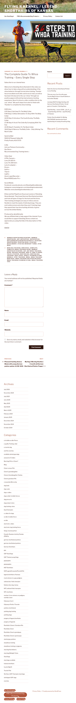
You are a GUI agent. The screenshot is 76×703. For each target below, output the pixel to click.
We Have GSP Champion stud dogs (14, 674)
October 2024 (8, 427)
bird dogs (25, 248)
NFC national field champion (12, 588)
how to (29, 252)
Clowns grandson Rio (10, 478)
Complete (33, 248)
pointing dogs (23, 242)
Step (16, 257)
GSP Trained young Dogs (11, 557)
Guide (9, 252)
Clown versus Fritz (9, 468)
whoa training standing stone (19, 260)
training (21, 257)
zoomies (6, 681)
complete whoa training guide (19, 249)
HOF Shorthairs (8, 567)
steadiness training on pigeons (13, 646)
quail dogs (19, 255)
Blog (5, 464)
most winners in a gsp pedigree (13, 578)
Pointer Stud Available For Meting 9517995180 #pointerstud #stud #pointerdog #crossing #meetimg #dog (58, 119)
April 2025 (7, 407)
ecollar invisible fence (10, 517)
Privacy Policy (47, 16)
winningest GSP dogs (10, 677)
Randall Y (23, 71)
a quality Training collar (10, 444)
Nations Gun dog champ (11, 585)
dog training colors (9, 506)
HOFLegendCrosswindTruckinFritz (20, 240)
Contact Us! (59, 16)
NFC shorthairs (8, 592)
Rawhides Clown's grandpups (12, 632)
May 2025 (7, 403)
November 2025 (9, 393)
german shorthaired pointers (19, 237)
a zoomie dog (8, 447)
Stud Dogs (7, 656)
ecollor (6, 520)
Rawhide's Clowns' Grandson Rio (13, 625)
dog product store (9, 503)
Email (6, 320)
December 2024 (9, 420)
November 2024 (9, 424)
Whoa (28, 257)
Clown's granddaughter (11, 471)
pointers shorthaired (10, 608)
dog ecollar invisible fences (12, 496)
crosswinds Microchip (10, 482)
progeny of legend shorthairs (12, 618)
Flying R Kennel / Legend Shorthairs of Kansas (31, 8)
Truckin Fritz (7, 670)
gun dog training (18, 252)
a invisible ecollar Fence (11, 440)
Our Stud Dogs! (9, 16)
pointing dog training (10, 611)
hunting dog (24, 254)
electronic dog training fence (12, 527)
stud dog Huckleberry (10, 649)
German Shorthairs (9, 547)
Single (26, 255)
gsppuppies (24, 239)
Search (49, 71)
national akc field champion (12, 581)
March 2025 (7, 410)
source (6, 227)
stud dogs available (9, 660)
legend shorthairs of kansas (12, 574)
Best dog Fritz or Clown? (11, 461)
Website (7, 330)
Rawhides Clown (9, 629)
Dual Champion (8, 510)
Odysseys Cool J (8, 601)
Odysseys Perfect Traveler (12, 604)
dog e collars (7, 492)
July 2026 (7, 389)
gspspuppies (35, 239)
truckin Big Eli (8, 667)
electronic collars (9, 524)
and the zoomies (9, 451)
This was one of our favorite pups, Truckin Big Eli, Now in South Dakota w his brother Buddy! (58, 96)
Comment (8, 285)
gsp (18, 239)
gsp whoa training (34, 251)
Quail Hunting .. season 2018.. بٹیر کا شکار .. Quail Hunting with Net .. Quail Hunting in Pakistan (59, 112)
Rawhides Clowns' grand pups (13, 636)
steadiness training (9, 642)
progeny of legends (9, 622)
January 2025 (8, 417)
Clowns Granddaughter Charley (13, 475)
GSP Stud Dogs (8, 553)
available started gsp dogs (11, 454)
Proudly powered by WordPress (51, 691)
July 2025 (7, 396)
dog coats (7, 489)
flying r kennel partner (10, 531)
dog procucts (8, 499)
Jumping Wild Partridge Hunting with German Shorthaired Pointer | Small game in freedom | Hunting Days (58, 104)
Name (6, 310)
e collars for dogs (9, 513)
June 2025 (7, 400)
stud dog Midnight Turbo (27, 243)
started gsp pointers (10, 639)
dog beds (6, 485)
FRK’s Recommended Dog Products (28, 16)
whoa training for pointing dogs (28, 258)
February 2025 (8, 414)
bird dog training (14, 248)
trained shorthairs (9, 663)
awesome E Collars (9, 458)
